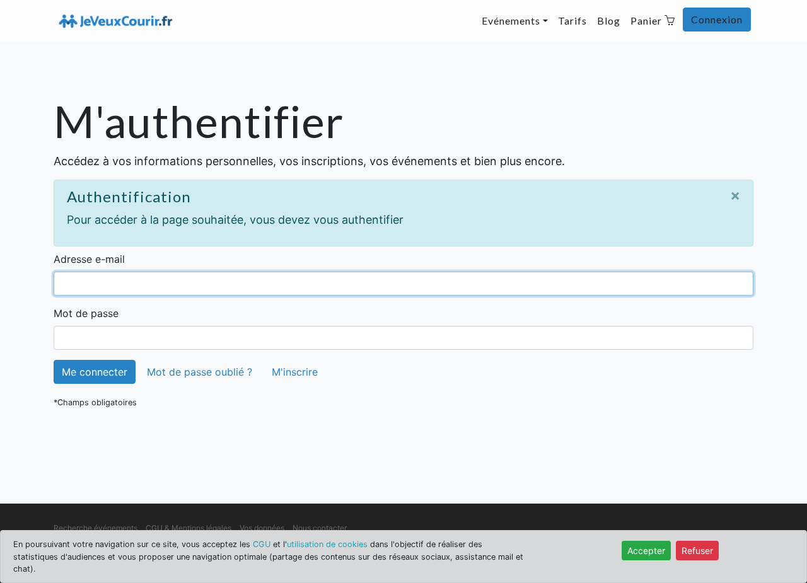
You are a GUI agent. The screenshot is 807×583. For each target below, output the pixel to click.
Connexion (717, 19)
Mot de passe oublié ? (199, 372)
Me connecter (94, 372)
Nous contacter (320, 528)
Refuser (697, 550)
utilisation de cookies (327, 544)
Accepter (646, 550)
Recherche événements (95, 528)
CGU (261, 544)
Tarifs (572, 20)
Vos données (262, 528)
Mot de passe (86, 313)
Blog (608, 20)
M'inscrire (295, 372)
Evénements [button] (511, 20)
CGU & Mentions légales (188, 528)
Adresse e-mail (89, 259)
